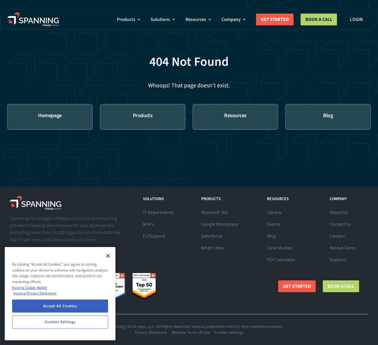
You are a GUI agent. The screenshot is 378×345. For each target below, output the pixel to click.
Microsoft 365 (214, 212)
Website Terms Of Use (191, 333)
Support (338, 259)
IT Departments (158, 212)
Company (231, 19)
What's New (212, 248)
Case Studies (279, 248)
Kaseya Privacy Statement (35, 293)
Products (126, 19)
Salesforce (211, 236)
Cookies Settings (228, 333)
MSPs (148, 224)
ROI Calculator (281, 259)
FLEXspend (154, 236)
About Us (339, 212)
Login (356, 19)
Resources (195, 19)
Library (274, 212)
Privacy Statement (151, 333)
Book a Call (318, 19)
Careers (337, 236)
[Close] (108, 255)
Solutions (160, 19)
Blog (271, 236)
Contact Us (340, 224)
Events (273, 224)
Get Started (275, 19)
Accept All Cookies (60, 306)
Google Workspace (219, 224)
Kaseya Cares (343, 248)
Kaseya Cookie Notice (29, 287)
